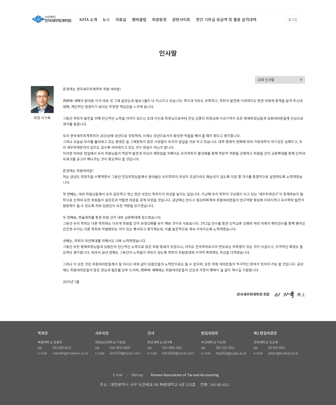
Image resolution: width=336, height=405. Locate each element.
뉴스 (106, 19)
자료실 (120, 19)
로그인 (292, 19)
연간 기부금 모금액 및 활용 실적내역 (226, 19)
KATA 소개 (88, 19)
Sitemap (137, 375)
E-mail (117, 375)
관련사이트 (181, 19)
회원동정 (159, 19)
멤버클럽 (139, 19)
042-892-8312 (220, 384)
